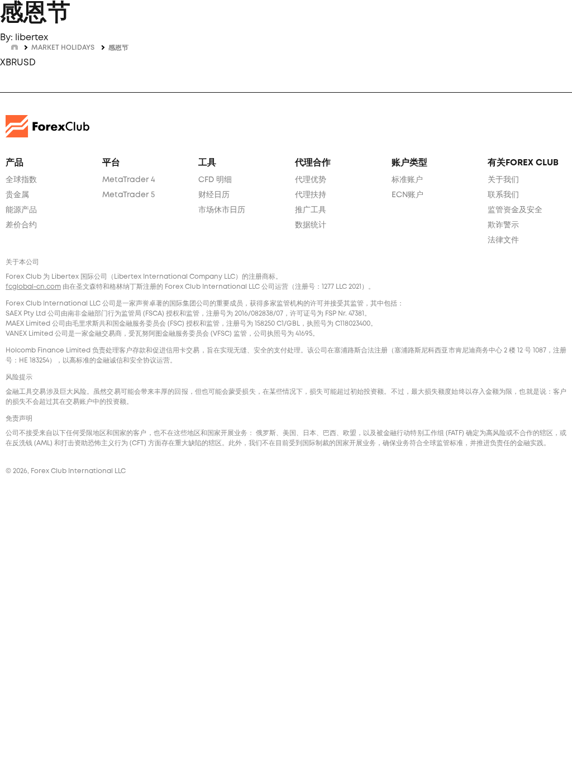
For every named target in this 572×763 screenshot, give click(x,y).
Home (14, 46)
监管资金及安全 (515, 210)
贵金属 (17, 195)
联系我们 (503, 195)
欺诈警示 (503, 225)
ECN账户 (407, 195)
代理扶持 (310, 195)
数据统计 (310, 225)
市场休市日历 (221, 210)
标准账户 (407, 180)
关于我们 (503, 180)
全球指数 (21, 180)
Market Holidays (62, 48)
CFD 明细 (215, 180)
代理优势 (310, 180)
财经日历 (214, 195)
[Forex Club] (47, 126)
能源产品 (21, 210)
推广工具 (310, 210)
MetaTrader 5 (128, 195)
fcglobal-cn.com (33, 287)
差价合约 (21, 225)
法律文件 (503, 240)
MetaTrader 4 (128, 180)
